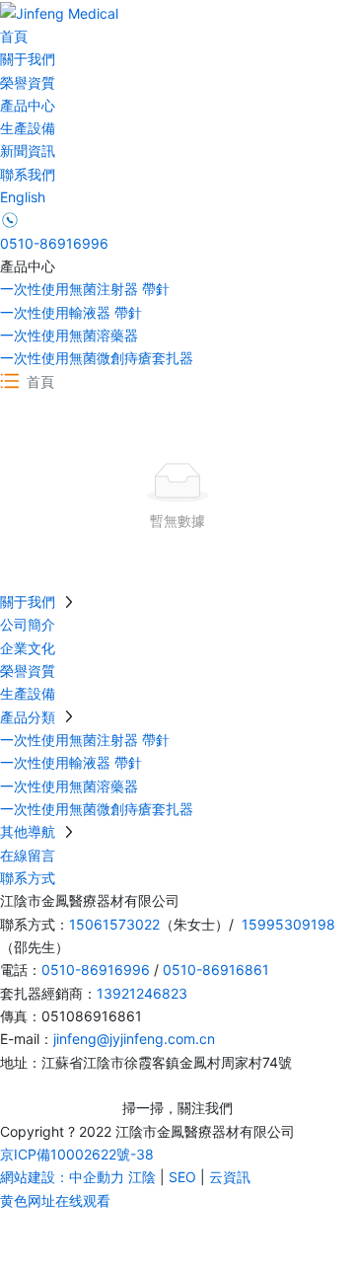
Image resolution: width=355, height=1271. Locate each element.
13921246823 (142, 993)
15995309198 (288, 924)
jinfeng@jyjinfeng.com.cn (134, 1038)
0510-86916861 (216, 969)
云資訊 (229, 1176)
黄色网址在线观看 (55, 1200)
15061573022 (114, 924)
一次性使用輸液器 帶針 (71, 312)
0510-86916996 (54, 243)
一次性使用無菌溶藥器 (69, 335)
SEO (182, 1176)
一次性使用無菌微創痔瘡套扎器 (96, 357)
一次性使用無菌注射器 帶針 (85, 288)
